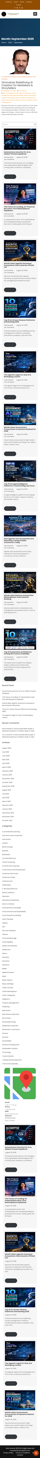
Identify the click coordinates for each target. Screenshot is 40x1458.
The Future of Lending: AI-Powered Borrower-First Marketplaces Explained (19, 209)
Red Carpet (6, 1018)
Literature (5, 965)
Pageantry (6, 999)
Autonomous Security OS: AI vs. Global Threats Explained (17, 153)
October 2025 (7, 782)
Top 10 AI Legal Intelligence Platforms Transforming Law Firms (19, 485)
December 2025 (8, 779)
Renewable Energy (9, 1022)
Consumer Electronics (10, 873)
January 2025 (7, 809)
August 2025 (6, 790)
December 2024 (8, 813)
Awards (19, 77)
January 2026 (7, 775)
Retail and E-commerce (11, 1029)
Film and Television (9, 931)
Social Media (6, 1041)
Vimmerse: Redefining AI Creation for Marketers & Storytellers (17, 85)
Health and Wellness (9, 946)
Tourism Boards (7, 1056)
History (4, 953)
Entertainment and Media (11, 908)
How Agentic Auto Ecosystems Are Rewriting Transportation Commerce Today (19, 540)
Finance (5, 934)
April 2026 (5, 763)
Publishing (5, 1007)
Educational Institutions (10, 900)
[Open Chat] (36, 1453)
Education (5, 896)
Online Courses (7, 988)
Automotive (6, 839)
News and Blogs (7, 984)
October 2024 (7, 820)
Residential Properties (10, 1026)
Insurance (5, 961)
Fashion (5, 923)
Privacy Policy (8, 1453)
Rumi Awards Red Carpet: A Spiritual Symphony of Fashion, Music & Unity (18, 730)
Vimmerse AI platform (26, 100)
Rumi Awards (22, 91)
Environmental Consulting (11, 915)
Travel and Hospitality (10, 1064)
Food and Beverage (9, 938)
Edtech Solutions (8, 892)
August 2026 (6, 748)
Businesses (6, 854)
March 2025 (6, 801)
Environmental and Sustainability (14, 911)
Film (3, 927)
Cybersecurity (7, 881)
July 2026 (5, 752)
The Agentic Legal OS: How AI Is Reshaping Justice (17, 376)
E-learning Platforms (9, 889)
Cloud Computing (8, 862)
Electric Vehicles (8, 904)
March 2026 (6, 767)
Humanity (5, 957)
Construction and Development (13, 870)
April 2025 (5, 798)
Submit (22, 2)
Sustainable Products (10, 1048)
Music (4, 976)
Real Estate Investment (10, 1014)
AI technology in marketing (22, 93)
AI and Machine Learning (8, 77)
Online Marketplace (9, 991)
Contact (18, 5)
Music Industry (7, 980)
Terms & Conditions (23, 1453)
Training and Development (12, 1060)
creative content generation (9, 98)
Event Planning (7, 919)
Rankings (29, 2)
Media (30, 77)
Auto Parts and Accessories (12, 835)
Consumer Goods (8, 877)
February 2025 (7, 805)
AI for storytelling (8, 93)
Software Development (10, 1045)
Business (24, 77)
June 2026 (6, 756)
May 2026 (5, 760)
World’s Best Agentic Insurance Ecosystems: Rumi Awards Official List (19, 265)
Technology (6, 1052)
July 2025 (5, 794)
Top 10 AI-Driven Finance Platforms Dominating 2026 (19, 321)
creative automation (30, 95)
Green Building (7, 942)
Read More (10, 177)
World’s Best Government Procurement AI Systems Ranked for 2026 (20, 429)
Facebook (9, 2)
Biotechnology (7, 847)
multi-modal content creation (10, 100)
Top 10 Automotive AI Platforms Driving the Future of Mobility (18, 653)
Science (5, 1033)
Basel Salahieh (18, 95)
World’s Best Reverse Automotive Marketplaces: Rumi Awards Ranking (18, 597)
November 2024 (8, 817)
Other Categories (8, 995)
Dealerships (6, 885)
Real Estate (6, 1010)
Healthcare (6, 950)
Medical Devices (8, 972)
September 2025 (8, 786)
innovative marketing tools (27, 98)
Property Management (10, 1003)
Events (16, 2)
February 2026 (7, 771)
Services (5, 1037)
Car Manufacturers (9, 858)
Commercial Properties (10, 866)
